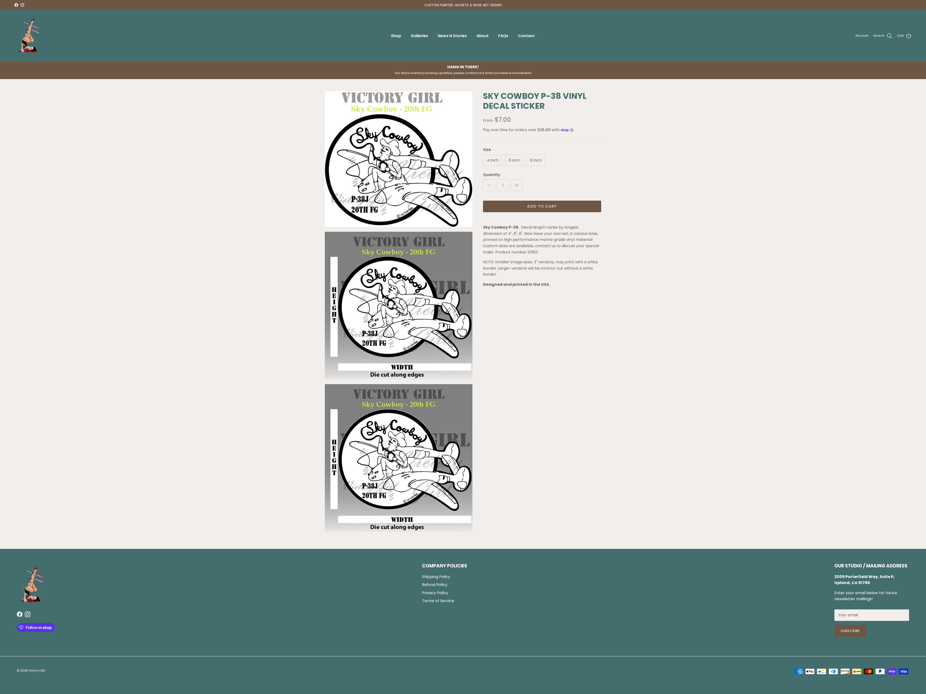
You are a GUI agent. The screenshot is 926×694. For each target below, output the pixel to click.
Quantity (491, 174)
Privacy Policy (435, 593)
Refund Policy (434, 584)
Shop (396, 36)
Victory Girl (37, 670)
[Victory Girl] (28, 36)
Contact (526, 36)
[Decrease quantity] (489, 185)
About (483, 36)
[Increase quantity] (517, 185)
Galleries (419, 36)
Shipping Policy (436, 576)
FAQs (503, 36)
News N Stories (452, 36)
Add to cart (542, 206)
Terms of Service (438, 601)
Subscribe (850, 630)
